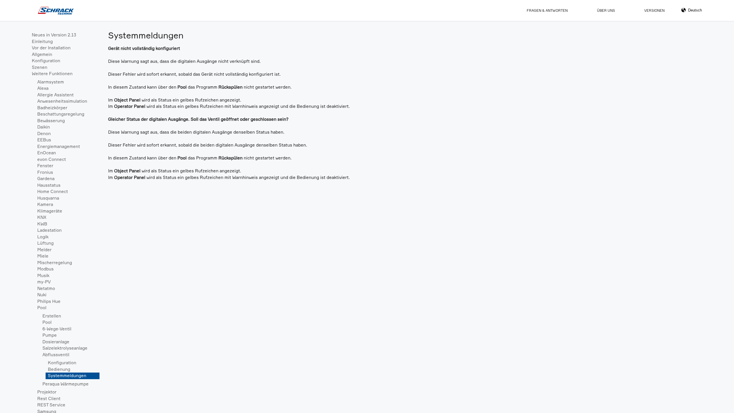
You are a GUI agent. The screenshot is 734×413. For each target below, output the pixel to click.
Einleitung (42, 41)
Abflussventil (55, 354)
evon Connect (51, 159)
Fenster (45, 165)
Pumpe (49, 335)
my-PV (44, 282)
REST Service (51, 405)
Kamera (45, 204)
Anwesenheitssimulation (62, 101)
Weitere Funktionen (52, 73)
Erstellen (51, 316)
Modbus (45, 269)
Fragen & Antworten (547, 10)
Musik (43, 275)
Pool (41, 307)
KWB (42, 224)
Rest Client (48, 398)
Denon (44, 133)
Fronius (45, 172)
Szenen (39, 67)
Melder (44, 249)
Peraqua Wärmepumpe (65, 384)
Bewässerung (51, 120)
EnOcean (46, 152)
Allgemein (42, 54)
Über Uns (606, 10)
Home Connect (52, 191)
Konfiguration (46, 60)
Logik (42, 236)
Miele (42, 256)
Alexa (42, 88)
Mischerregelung (54, 262)
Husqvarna (48, 198)
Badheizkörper (52, 107)
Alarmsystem (50, 82)
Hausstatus (48, 185)
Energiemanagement (58, 146)
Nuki (41, 294)
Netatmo (46, 288)
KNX (41, 217)
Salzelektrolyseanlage (64, 348)
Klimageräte (49, 211)
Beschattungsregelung (60, 114)
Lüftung (45, 243)
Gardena (45, 178)
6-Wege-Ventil (56, 329)
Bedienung (59, 369)
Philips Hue (48, 301)
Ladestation (49, 230)
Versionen (654, 10)
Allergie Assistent (55, 95)
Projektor (46, 392)
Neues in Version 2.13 (54, 35)
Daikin (43, 127)
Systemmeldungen (67, 375)
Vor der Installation (51, 47)
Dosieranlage (55, 341)
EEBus (44, 140)
